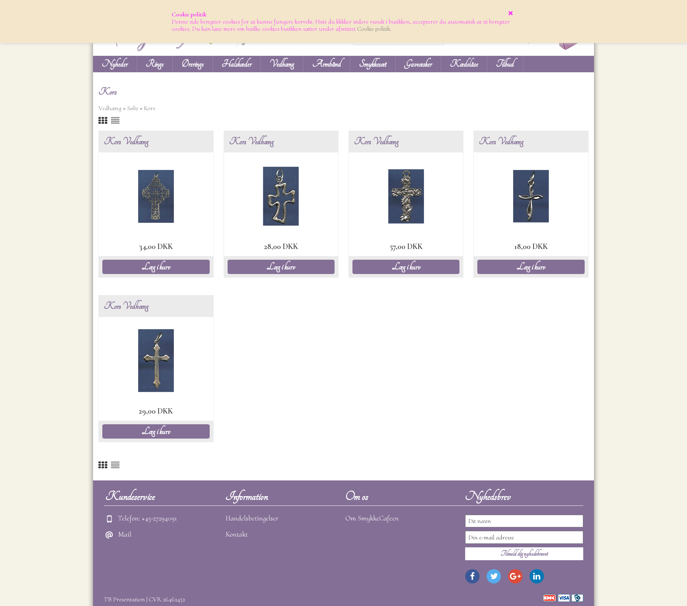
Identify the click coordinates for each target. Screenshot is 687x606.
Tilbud (505, 64)
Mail (124, 534)
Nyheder (115, 64)
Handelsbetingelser (251, 518)
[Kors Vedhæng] (156, 195)
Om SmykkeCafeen (372, 518)
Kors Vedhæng (126, 141)
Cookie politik (373, 29)
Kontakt (236, 534)
